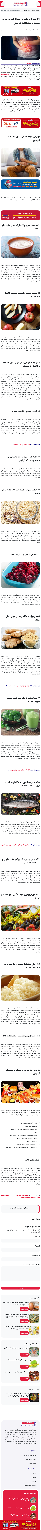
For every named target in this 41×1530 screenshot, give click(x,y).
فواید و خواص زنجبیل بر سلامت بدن (19, 686)
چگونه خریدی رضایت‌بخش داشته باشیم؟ (16, 1348)
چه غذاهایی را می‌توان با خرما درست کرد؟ (16, 1372)
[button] (2, 30)
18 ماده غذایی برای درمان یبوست (19, 770)
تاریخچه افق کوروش (30, 1485)
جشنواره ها (32, 1463)
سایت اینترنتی (35, 1255)
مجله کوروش (5, 74)
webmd (37, 1198)
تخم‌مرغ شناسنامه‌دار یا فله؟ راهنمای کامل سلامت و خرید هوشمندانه (16, 1303)
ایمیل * (37, 1246)
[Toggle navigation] (38, 4)
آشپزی (34, 1473)
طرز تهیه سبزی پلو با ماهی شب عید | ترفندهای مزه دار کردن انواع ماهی (18, 1395)
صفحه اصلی (35, 10)
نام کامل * (36, 1237)
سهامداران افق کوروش (29, 1455)
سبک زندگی (33, 1477)
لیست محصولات (31, 1459)
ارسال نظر (20, 1288)
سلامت (34, 1481)
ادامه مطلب (24, 1309)
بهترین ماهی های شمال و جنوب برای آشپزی (15, 845)
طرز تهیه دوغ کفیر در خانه (22, 444)
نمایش (29, 63)
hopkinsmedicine (27, 1198)
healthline (5, 1195)
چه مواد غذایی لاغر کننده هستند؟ (18, 1360)
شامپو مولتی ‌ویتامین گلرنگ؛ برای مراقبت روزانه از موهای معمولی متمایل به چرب (16, 1315)
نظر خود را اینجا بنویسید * (31, 1265)
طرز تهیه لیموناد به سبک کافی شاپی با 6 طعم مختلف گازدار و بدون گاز (17, 1327)
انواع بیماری (27, 10)
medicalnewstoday (22, 1195)
